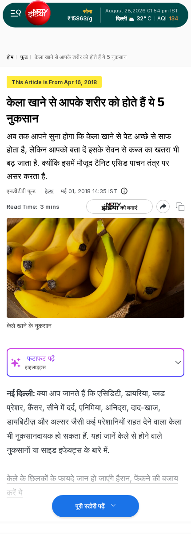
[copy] (180, 207)
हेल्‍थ (49, 191)
